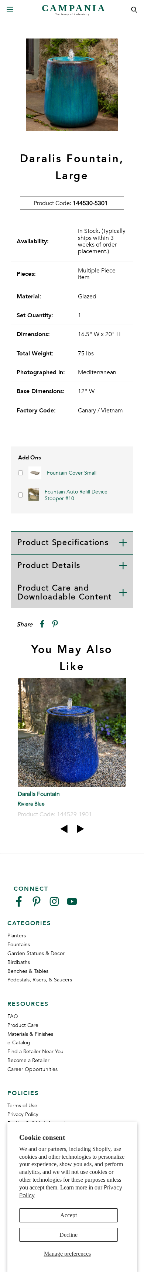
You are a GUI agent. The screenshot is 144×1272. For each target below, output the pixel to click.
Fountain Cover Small (71, 472)
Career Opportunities (32, 1069)
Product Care (22, 1025)
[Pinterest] (36, 904)
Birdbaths (18, 962)
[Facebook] (19, 904)
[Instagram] (54, 904)
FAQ (12, 1016)
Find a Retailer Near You (35, 1051)
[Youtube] (72, 904)
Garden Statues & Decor (36, 953)
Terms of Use (22, 1105)
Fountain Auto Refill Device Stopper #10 (76, 495)
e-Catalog (18, 1042)
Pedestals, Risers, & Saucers (39, 979)
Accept (68, 1215)
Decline (68, 1235)
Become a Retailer (28, 1060)
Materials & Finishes (30, 1034)
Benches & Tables (27, 971)
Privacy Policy (22, 1114)
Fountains (18, 944)
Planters (16, 935)
